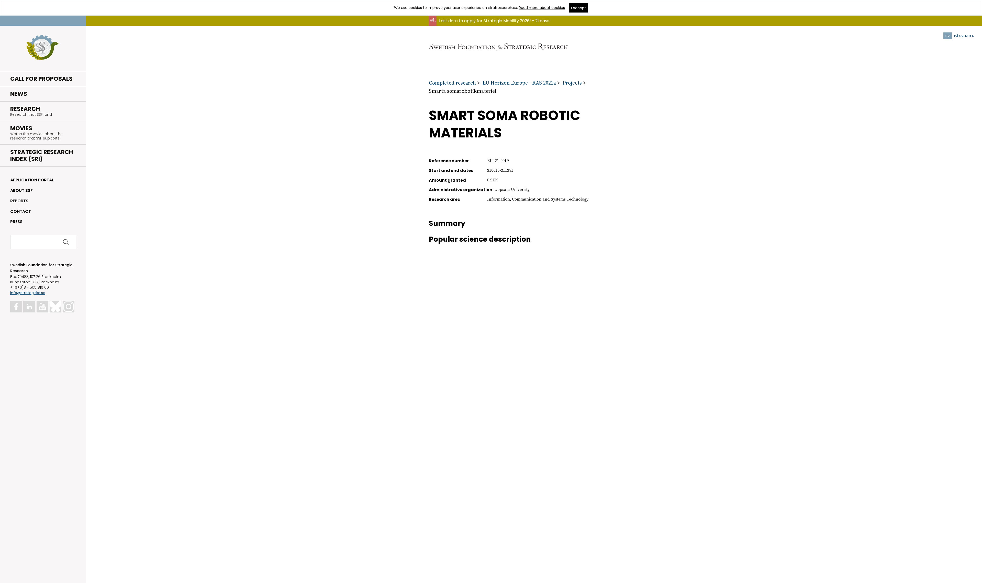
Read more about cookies (542, 7)
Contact (20, 211)
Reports (19, 201)
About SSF (21, 190)
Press (16, 222)
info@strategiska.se (27, 292)
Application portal (32, 180)
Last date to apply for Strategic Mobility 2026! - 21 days (494, 21)
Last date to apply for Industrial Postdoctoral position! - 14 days (502, 26)
